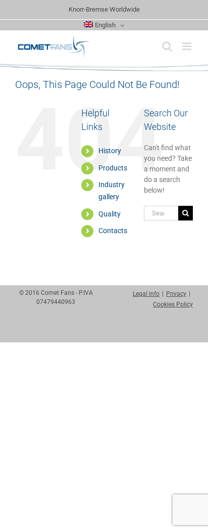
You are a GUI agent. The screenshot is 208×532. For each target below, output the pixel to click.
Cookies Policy (173, 304)
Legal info (146, 293)
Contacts (112, 231)
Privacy (176, 293)
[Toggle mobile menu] (187, 46)
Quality (109, 214)
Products (112, 168)
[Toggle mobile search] (167, 46)
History (109, 151)
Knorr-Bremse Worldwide (104, 9)
